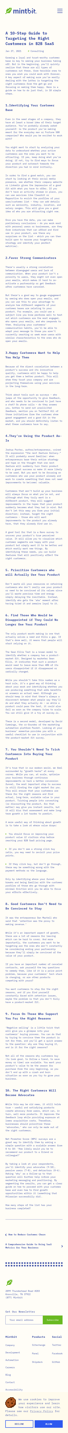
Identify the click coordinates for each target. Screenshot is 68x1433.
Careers (10, 1367)
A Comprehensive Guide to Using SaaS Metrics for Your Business (28, 1246)
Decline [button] (19, 1423)
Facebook (57, 1353)
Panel (35, 1353)
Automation (12, 1360)
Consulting (37, 51)
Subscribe (53, 1319)
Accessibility (14, 1389)
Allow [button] (48, 1423)
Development (12, 1352)
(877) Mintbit (14, 1297)
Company (10, 1345)
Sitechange (38, 1344)
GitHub (56, 1362)
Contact (10, 1382)
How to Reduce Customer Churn (26, 1234)
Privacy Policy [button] (41, 1411)
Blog (8, 1374)
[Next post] (62, 1246)
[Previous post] (6, 1235)
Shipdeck (37, 1362)
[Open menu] (60, 11)
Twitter (56, 1344)
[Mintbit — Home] (9, 1283)
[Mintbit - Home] (21, 11)
